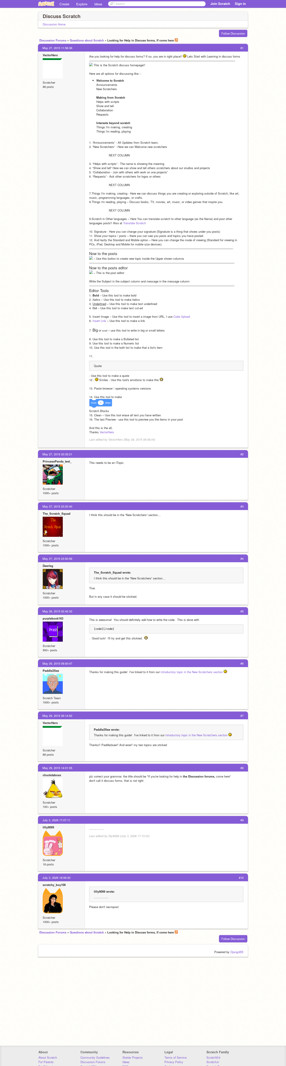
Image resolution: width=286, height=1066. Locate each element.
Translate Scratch (134, 223)
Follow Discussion (233, 33)
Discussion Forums (52, 40)
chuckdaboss (52, 775)
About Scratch (47, 1057)
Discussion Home (54, 24)
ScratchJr (212, 1062)
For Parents (46, 1062)
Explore (81, 4)
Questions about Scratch (87, 40)
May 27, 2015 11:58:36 (57, 48)
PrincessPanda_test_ (57, 461)
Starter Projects (132, 1057)
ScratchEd (213, 1057)
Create (64, 4)
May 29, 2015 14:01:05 (57, 768)
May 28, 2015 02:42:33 (57, 611)
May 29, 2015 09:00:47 (57, 663)
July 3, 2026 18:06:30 (56, 877)
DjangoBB (236, 952)
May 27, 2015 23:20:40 (57, 506)
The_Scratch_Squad (56, 513)
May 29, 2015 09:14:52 (57, 715)
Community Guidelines (95, 1057)
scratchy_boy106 (54, 885)
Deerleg (48, 566)
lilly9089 (48, 827)
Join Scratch (220, 3)
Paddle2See (51, 670)
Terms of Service (175, 1057)
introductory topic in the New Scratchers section (192, 672)
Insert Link (100, 321)
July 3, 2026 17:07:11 (56, 820)
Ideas (98, 4)
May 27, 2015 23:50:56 (57, 558)
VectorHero (50, 55)
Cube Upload (181, 316)
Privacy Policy (173, 1062)
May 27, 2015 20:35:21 (57, 454)
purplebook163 (53, 618)
